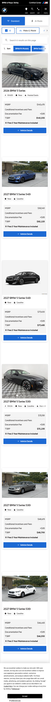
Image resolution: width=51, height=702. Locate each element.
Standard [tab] (15, 21)
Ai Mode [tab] (38, 21)
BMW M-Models (22, 48)
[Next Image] (44, 70)
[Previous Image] (5, 70)
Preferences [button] (15, 689)
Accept (24, 696)
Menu (46, 13)
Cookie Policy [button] (8, 686)
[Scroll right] (47, 30)
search (32, 13)
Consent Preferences (15, 698)
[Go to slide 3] (25, 84)
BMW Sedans (39, 48)
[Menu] (45, 9)
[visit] (26, 9)
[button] (26, 10)
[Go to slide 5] (32, 84)
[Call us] (38, 9)
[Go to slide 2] (21, 84)
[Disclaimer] (6, 123)
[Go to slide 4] (28, 84)
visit (26, 13)
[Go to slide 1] (17, 84)
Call (38, 13)
